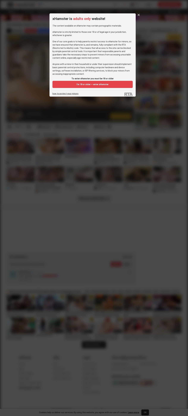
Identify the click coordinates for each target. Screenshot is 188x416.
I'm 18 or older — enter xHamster (93, 84)
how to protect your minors (65, 94)
